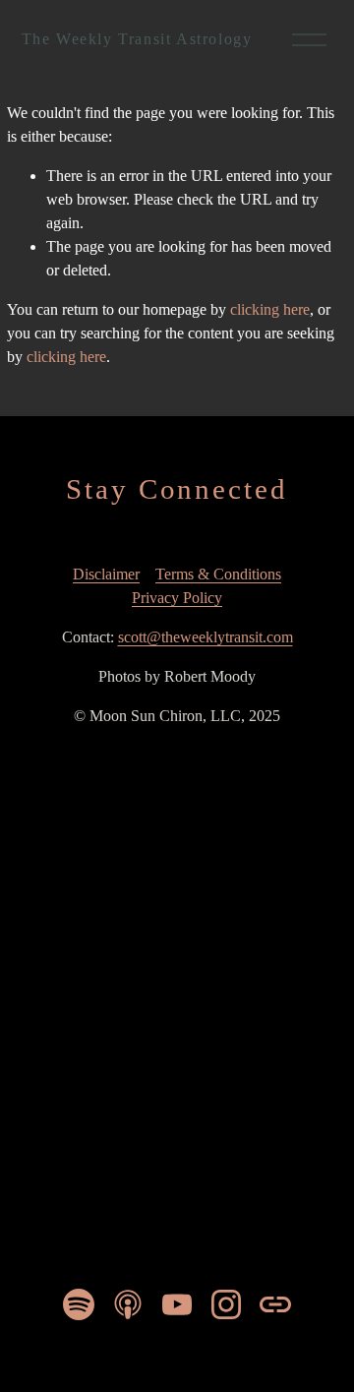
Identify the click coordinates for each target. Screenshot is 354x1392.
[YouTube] (177, 1304)
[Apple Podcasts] (128, 1304)
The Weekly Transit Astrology (137, 38)
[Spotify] (78, 1304)
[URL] (275, 1304)
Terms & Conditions (218, 574)
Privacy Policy (177, 597)
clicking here (270, 309)
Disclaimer (106, 574)
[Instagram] (226, 1304)
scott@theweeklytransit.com (205, 637)
